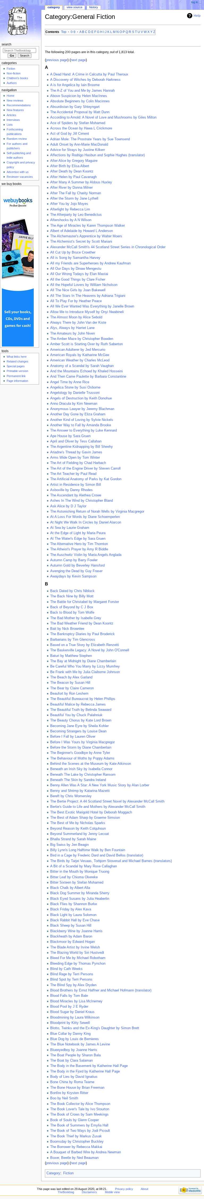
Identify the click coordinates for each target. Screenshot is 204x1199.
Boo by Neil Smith (64, 1098)
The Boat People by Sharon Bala (75, 1055)
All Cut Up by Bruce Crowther (72, 252)
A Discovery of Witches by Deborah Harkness (85, 80)
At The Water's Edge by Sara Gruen (77, 539)
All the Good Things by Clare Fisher (77, 279)
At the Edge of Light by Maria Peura (77, 533)
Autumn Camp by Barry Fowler (73, 560)
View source (74, 7)
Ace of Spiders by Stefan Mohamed (77, 123)
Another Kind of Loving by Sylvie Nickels (81, 420)
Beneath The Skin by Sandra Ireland (78, 780)
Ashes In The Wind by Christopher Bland (81, 501)
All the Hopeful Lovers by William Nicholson (83, 285)
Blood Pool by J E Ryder (69, 1006)
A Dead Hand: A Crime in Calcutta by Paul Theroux (89, 74)
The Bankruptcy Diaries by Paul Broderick (82, 634)
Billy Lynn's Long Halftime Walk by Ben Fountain (87, 850)
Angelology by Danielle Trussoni (75, 393)
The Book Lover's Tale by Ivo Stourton (79, 1109)
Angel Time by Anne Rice (69, 382)
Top (63, 32)
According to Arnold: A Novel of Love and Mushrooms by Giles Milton (103, 117)
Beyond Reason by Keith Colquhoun (78, 828)
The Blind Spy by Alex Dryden (73, 985)
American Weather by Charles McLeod (79, 360)
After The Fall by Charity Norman (75, 193)
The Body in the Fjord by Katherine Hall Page (85, 1071)
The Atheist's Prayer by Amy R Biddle (79, 549)
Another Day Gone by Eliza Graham (77, 414)
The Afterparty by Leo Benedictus (76, 215)
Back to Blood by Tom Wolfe (72, 612)
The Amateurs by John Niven (72, 333)
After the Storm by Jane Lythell (74, 198)
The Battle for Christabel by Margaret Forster (84, 602)
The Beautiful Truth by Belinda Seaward (80, 710)
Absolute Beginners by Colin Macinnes (80, 101)
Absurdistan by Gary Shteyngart (75, 107)
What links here (17, 356)
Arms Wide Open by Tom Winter (75, 457)
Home (10, 95)
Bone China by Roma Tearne (72, 1082)
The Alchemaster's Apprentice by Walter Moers (86, 236)
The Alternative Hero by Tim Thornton (79, 544)
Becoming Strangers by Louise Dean (78, 731)
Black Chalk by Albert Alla (70, 888)
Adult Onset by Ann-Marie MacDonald (79, 144)
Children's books (17, 78)
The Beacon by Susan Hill (70, 683)
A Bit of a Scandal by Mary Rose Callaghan (83, 866)
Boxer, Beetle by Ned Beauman (74, 1158)
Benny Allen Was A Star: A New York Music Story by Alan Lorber (99, 785)
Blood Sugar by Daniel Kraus (72, 1012)
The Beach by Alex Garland (71, 677)
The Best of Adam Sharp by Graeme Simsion (85, 818)
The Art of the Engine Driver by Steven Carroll (85, 468)
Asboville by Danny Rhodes (71, 490)
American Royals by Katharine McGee (79, 355)
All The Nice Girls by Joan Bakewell (77, 290)
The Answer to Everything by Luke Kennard (83, 430)
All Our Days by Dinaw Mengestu (75, 269)
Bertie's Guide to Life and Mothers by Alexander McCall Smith (97, 807)
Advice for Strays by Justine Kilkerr (77, 150)
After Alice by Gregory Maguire (73, 161)
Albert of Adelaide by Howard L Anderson (81, 231)
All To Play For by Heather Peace (76, 301)
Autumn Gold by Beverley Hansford (77, 565)
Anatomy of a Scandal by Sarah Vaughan (82, 366)
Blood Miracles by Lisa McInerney (76, 1001)
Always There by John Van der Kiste (78, 322)
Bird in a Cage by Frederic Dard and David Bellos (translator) (96, 855)
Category (53, 1173)
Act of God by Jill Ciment (69, 134)
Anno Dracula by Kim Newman (73, 404)
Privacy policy (124, 1188)
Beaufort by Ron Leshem (69, 693)
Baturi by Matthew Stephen (71, 656)
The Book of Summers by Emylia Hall (79, 1125)
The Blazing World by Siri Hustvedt (77, 953)
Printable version (17, 371)
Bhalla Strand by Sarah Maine (73, 839)
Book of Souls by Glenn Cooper (74, 1120)
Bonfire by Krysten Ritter (69, 1093)
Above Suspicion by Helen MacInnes (78, 96)
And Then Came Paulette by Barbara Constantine (88, 376)
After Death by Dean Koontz (72, 171)
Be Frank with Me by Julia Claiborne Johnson (85, 672)
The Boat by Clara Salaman (71, 1060)
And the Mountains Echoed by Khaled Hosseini (86, 371)
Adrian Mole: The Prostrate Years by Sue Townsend (90, 139)
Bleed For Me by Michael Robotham (77, 958)
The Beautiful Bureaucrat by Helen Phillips (82, 699)
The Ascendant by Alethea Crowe (75, 495)
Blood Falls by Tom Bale (69, 996)
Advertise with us (18, 172)
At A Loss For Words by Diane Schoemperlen (85, 517)
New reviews (15, 100)
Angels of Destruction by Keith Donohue (81, 398)
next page (78, 60)
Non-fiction (13, 73)
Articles (11, 115)
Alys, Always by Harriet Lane (72, 328)
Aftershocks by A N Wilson (70, 220)
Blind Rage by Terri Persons (71, 974)
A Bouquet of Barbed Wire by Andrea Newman (85, 1152)
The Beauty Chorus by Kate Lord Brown (80, 720)
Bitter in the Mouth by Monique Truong (79, 871)
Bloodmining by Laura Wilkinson (74, 1017)
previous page (56, 60)
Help (197, 16)
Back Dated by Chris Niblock (72, 591)
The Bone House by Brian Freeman (77, 1088)
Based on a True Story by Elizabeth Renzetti (84, 645)
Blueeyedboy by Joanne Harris (73, 1050)
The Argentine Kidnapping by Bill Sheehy (81, 447)
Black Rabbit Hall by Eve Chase (75, 920)
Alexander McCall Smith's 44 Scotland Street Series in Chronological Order (107, 247)
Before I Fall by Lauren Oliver (72, 736)
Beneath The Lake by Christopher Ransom (83, 774)
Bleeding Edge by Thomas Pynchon (77, 963)
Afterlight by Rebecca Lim (70, 209)
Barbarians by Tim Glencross (72, 639)
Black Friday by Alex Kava (70, 909)
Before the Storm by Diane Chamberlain (80, 747)
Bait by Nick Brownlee (67, 629)
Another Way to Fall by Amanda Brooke (80, 425)
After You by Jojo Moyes (69, 204)
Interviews (13, 119)
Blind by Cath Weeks (66, 969)
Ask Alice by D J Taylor (68, 506)
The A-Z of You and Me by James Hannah (82, 90)
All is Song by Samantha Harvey (75, 258)
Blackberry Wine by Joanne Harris (76, 931)
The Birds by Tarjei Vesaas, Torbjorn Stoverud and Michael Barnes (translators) (111, 861)
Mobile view (112, 1192)
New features (15, 110)
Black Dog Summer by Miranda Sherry (79, 893)
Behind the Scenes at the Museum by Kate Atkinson (90, 764)
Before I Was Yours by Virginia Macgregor (82, 742)
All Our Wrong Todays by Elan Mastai (79, 274)
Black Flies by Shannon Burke (73, 904)
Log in (194, 2)
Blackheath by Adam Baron (71, 936)
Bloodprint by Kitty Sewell (70, 1023)
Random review (17, 138)
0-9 (73, 32)
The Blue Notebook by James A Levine (80, 1044)
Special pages (16, 366)
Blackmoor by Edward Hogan (72, 942)
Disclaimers (89, 1192)
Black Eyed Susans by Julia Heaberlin (79, 899)
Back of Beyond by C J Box (71, 607)
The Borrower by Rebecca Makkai (76, 1147)
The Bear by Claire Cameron (72, 688)
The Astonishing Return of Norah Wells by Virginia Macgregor (97, 511)
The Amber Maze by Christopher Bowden (81, 339)
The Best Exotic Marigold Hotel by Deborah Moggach (91, 812)
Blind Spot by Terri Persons (71, 979)
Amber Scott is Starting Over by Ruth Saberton (86, 344)
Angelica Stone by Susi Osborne (75, 387)
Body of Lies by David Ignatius (73, 1077)
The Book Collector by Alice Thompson (80, 1104)
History (93, 7)
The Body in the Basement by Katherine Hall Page (89, 1066)
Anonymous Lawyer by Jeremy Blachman (82, 409)
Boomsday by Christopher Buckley (77, 1141)
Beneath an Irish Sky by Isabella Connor (81, 769)
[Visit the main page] (20, 20)
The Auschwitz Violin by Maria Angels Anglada (85, 555)
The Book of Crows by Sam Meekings (79, 1114)
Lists (10, 124)
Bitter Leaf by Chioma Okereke (74, 877)
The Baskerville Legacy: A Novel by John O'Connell (89, 650)
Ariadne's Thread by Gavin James (76, 452)
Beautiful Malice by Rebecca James (78, 704)
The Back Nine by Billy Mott (72, 596)
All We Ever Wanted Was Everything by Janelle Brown (92, 306)
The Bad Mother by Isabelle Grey (75, 618)
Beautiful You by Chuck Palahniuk (76, 715)
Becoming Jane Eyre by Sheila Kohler (79, 726)
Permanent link (16, 376)
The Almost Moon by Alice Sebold (76, 317)
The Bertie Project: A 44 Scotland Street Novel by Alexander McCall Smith (107, 801)
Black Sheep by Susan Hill (70, 925)
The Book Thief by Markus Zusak (76, 1136)
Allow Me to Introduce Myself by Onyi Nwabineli (87, 312)
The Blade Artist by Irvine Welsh (75, 947)
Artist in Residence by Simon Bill (75, 485)
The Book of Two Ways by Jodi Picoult (80, 1131)
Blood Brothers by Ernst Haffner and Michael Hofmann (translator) (100, 990)
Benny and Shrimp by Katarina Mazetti (80, 791)
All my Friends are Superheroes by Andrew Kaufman (90, 263)
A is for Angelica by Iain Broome (75, 85)
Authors (12, 83)
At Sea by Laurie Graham (69, 528)
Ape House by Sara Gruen (70, 436)
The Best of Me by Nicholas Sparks (77, 823)
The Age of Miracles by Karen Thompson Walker (87, 225)
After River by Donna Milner (71, 187)
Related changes (17, 361)
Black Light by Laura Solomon (73, 915)
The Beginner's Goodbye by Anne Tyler (80, 753)
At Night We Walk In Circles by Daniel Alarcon (85, 522)
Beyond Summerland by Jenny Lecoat (79, 834)
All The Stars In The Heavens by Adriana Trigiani (87, 296)
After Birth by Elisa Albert (69, 166)
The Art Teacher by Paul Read (73, 474)
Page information (17, 380)
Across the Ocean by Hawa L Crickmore (81, 128)
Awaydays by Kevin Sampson (73, 576)
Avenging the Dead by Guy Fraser (76, 571)
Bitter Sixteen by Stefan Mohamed (76, 882)
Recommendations (19, 105)
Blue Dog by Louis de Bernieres (74, 1039)
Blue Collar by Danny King (70, 1034)
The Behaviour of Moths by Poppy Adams (82, 758)
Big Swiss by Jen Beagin (69, 845)
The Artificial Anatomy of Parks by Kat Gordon (85, 479)
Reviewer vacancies (20, 176)
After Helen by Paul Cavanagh (73, 177)
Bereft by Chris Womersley (71, 796)
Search (6, 44)
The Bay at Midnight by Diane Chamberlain (83, 661)
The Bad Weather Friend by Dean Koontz (81, 623)
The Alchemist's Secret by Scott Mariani (81, 241)
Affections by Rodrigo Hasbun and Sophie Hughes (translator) (97, 155)
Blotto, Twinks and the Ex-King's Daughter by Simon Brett (94, 1028)
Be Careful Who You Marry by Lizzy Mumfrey (85, 666)
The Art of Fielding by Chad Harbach (78, 463)
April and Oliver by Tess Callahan (75, 441)
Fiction (68, 1173)
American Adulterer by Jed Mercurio (77, 350)
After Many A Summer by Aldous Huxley (81, 182)
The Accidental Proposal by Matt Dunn (79, 112)
